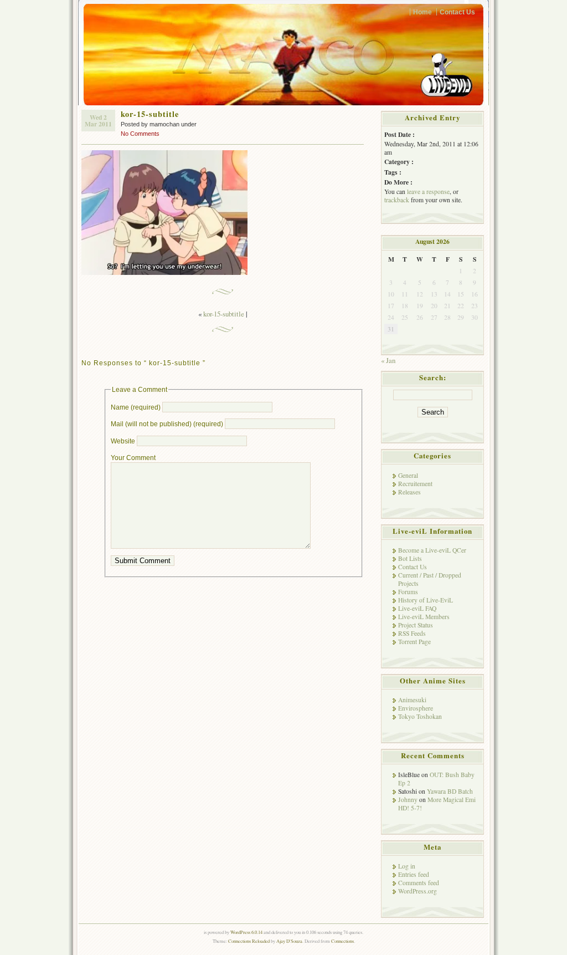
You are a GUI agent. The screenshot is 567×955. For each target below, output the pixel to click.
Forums (408, 592)
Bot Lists (410, 558)
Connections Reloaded (249, 941)
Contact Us (457, 12)
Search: (432, 377)
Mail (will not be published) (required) (167, 423)
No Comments (140, 133)
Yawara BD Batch (450, 791)
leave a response (428, 191)
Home (422, 12)
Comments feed (418, 883)
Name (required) (136, 407)
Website (123, 441)
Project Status (415, 625)
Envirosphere (415, 708)
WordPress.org (417, 891)
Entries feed (413, 874)
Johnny (407, 799)
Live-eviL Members (424, 616)
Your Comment (133, 457)
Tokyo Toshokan (420, 716)
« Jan (388, 360)
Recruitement (415, 483)
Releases (409, 492)
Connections (342, 941)
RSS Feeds (412, 633)
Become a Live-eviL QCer (432, 550)
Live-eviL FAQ (417, 608)
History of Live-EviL (425, 600)
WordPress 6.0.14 (246, 932)
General (408, 475)
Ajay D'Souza (289, 941)
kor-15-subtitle (150, 114)
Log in (406, 866)
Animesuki (412, 700)
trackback (396, 200)
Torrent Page (414, 641)
